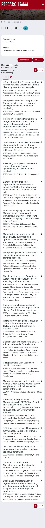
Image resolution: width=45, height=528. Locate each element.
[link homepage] (15, 4)
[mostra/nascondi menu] (43, 4)
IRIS (3, 22)
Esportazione (24, 60)
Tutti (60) (37, 60)
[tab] (6, 77)
